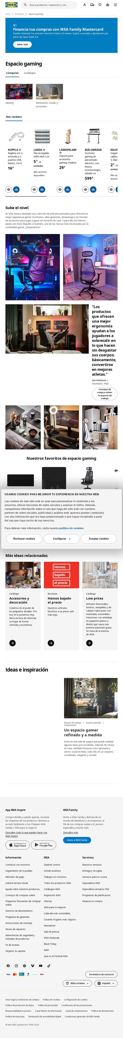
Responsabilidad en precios (18, 1011)
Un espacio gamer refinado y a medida (83, 732)
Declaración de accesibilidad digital (44, 1016)
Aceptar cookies (99, 538)
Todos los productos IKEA (57, 883)
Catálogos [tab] (30, 72)
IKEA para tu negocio (55, 907)
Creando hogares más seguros (60, 919)
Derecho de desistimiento (19, 910)
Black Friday (50, 943)
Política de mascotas (15, 1016)
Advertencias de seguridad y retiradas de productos (20, 937)
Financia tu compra (92, 901)
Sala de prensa (51, 931)
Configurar (59, 538)
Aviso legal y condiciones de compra (22, 999)
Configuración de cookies (76, 999)
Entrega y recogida (92, 870)
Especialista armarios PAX (95, 889)
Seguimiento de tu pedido (18, 870)
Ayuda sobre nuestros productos (22, 889)
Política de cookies (51, 999)
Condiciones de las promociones (77, 1005)
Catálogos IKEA (52, 889)
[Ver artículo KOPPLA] (16, 136)
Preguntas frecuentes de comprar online (23, 903)
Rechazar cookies (24, 538)
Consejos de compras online (20, 895)
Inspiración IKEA (52, 895)
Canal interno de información (48, 1011)
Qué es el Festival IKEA (56, 956)
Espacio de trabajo (73, 722)
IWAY (46, 950)
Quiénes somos (52, 864)
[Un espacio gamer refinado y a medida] (91, 698)
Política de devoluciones (102, 1011)
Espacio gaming (36, 14)
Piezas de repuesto (15, 929)
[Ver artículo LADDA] (42, 136)
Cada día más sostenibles (57, 913)
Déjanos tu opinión (15, 950)
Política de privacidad (48, 1005)
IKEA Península (51, 937)
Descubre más (70, 832)
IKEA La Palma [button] (78, 983)
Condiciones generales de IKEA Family (82, 1016)
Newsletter (50, 925)
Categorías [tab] (12, 72)
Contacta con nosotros (17, 864)
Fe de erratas (12, 944)
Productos (19, 14)
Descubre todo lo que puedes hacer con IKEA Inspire (26, 834)
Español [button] (106, 983)
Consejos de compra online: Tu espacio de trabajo (104, 394)
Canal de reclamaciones (77, 1011)
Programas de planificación (96, 895)
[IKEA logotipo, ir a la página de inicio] (11, 4)
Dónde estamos (52, 870)
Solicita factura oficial (16, 883)
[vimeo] (32, 966)
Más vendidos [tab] (14, 116)
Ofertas (48, 901)
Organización (70, 725)
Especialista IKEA (91, 883)
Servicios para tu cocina (94, 876)
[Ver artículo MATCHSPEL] (87, 480)
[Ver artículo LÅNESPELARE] (68, 136)
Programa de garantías (17, 916)
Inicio (7, 14)
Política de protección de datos (19, 1005)
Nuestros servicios (92, 864)
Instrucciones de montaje (18, 923)
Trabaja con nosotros (55, 876)
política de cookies (71, 528)
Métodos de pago (14, 876)
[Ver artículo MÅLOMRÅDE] (93, 136)
